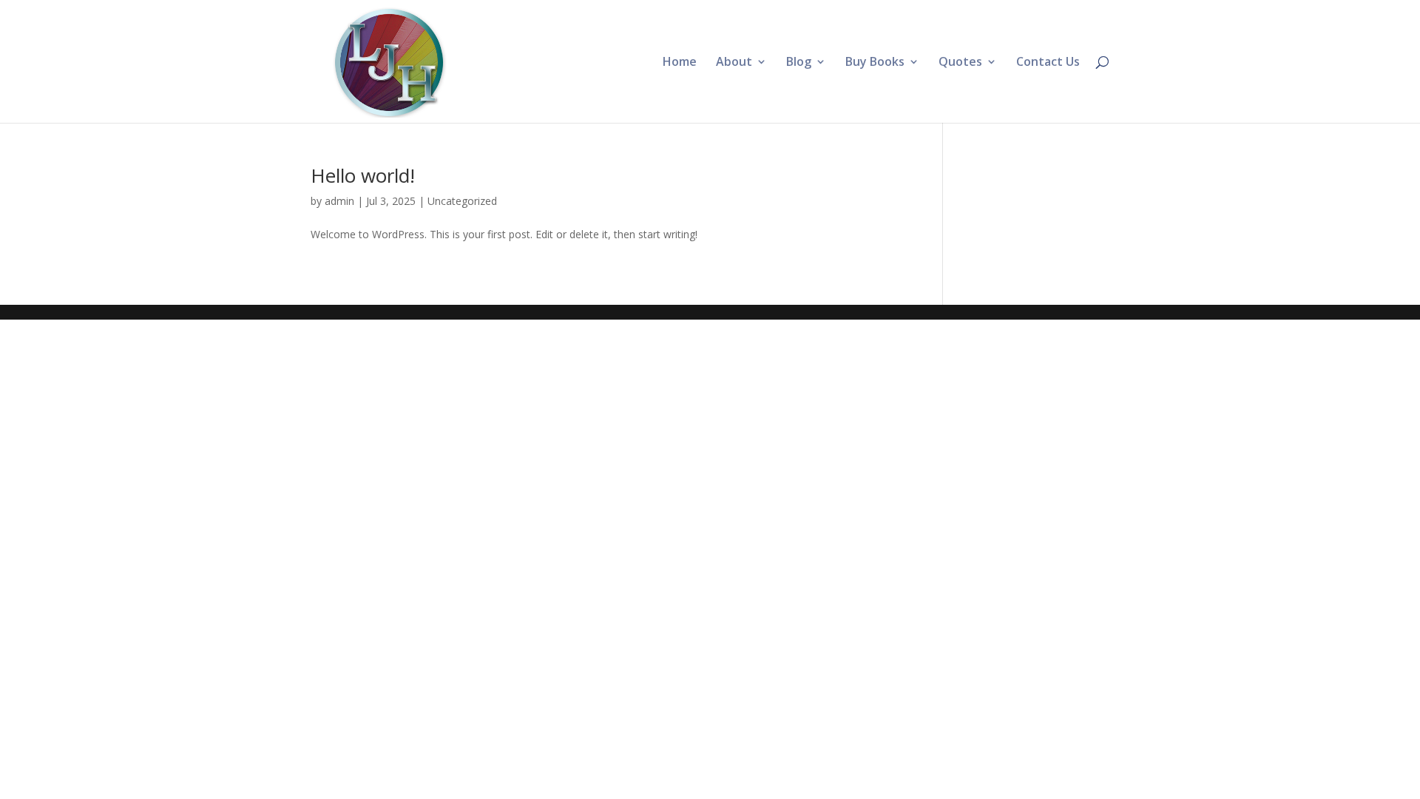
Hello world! (363, 175)
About (734, 63)
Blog (798, 63)
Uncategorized (462, 201)
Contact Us (1048, 63)
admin (339, 201)
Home (680, 63)
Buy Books (875, 63)
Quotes (960, 63)
